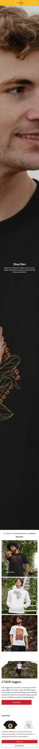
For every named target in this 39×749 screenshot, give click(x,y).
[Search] (31, 3)
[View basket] (35, 3)
